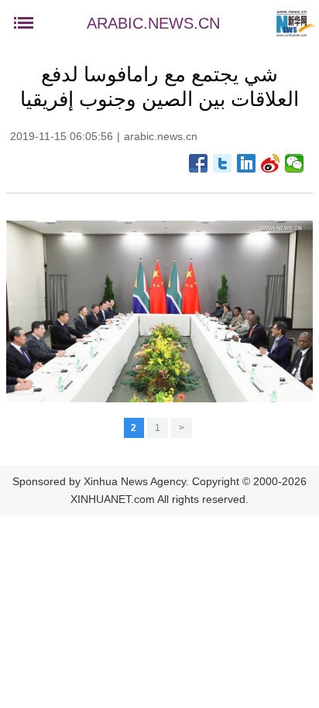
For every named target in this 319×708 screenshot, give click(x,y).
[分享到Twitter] (222, 163)
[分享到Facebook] (198, 163)
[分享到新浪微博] (270, 163)
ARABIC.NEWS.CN (153, 23)
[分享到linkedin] (246, 163)
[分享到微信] (294, 163)
